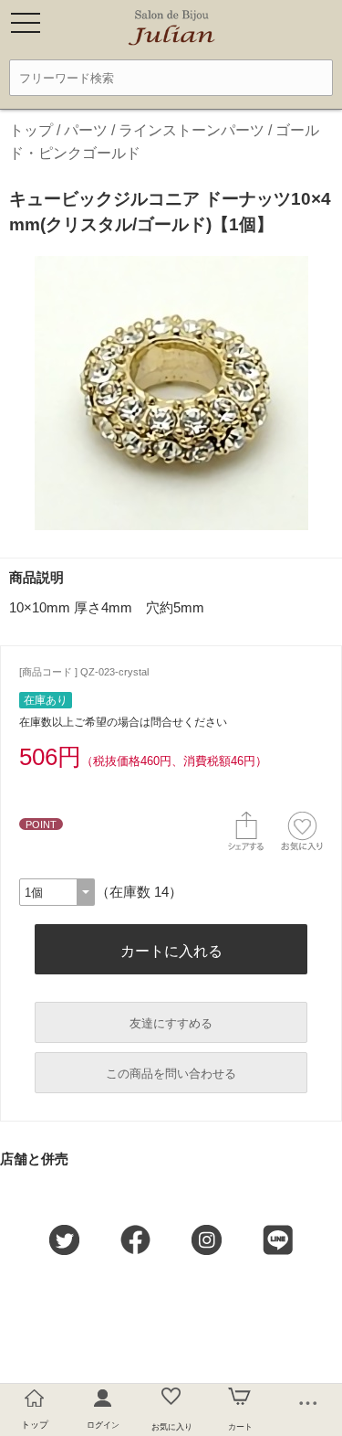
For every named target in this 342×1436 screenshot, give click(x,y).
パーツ (86, 130)
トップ (31, 130)
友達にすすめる (171, 1023)
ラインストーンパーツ (191, 130)
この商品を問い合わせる (171, 1073)
